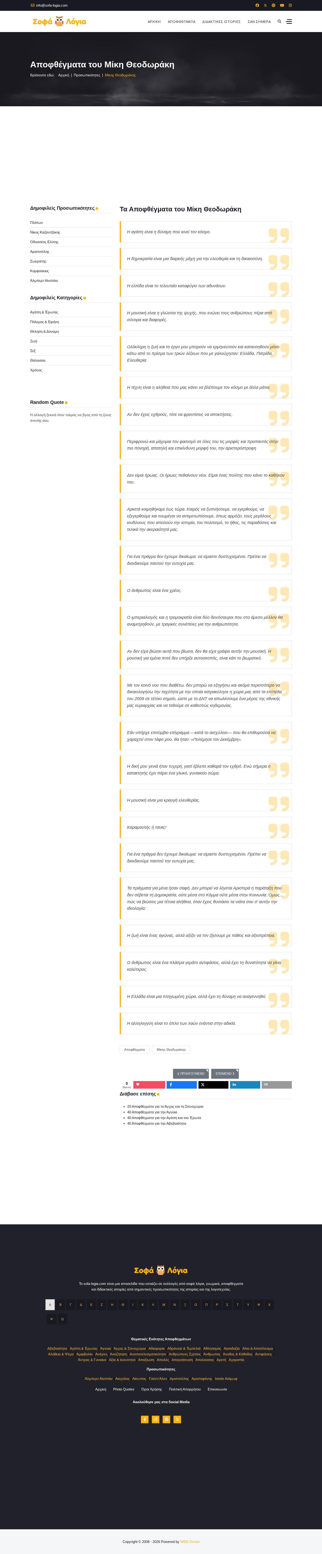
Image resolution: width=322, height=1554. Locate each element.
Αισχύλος (122, 1379)
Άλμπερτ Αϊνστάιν (44, 281)
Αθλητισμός (212, 1348)
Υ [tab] (248, 1305)
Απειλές (163, 1360)
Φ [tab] (258, 1305)
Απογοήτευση (182, 1360)
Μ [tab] (163, 1305)
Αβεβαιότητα (57, 1348)
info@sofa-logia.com (52, 5)
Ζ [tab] (102, 1305)
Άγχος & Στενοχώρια (130, 1348)
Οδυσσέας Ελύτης (44, 242)
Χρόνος (36, 370)
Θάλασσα (37, 360)
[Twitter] (265, 5)
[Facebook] (257, 5)
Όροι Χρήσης (151, 1389)
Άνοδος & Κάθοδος (237, 1354)
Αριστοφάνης (202, 1379)
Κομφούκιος (39, 271)
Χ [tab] (269, 1305)
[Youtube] (282, 5)
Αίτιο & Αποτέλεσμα (257, 1348)
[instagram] (155, 1419)
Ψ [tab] (51, 1319)
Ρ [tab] (217, 1305)
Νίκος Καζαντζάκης (45, 232)
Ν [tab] (174, 1305)
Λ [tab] (153, 1305)
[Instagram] (290, 5)
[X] (177, 1419)
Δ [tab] (81, 1305)
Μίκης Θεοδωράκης (171, 1049)
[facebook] (145, 1419)
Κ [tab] (143, 1305)
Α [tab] (50, 1305)
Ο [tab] (195, 1305)
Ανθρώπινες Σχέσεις (185, 1354)
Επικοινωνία (217, 1389)
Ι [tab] (132, 1305)
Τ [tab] (238, 1305)
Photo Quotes (123, 1389)
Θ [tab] (123, 1305)
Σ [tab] (227, 1305)
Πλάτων (36, 223)
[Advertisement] (161, 142)
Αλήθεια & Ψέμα (61, 1354)
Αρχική (100, 1389)
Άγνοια (105, 1348)
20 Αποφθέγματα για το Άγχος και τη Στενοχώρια (165, 1106)
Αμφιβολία (84, 1354)
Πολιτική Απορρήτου (185, 1389)
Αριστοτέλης (39, 252)
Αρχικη (154, 21)
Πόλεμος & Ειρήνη (44, 322)
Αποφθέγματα (134, 1049)
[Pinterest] (273, 5)
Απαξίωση (146, 1360)
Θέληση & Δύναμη (44, 331)
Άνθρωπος (211, 1354)
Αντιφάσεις (263, 1354)
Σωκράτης (38, 261)
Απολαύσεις (204, 1360)
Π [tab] (206, 1305)
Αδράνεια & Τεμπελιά (184, 1348)
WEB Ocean (190, 1542)
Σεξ (33, 351)
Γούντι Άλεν (158, 1379)
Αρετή (221, 1360)
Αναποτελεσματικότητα (148, 1354)
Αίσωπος (139, 1379)
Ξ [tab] (185, 1305)
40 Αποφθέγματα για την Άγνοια (152, 1112)
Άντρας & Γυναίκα (92, 1360)
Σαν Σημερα (259, 21)
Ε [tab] (91, 1305)
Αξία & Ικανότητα (122, 1360)
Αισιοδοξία (232, 1348)
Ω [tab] (62, 1319)
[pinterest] (166, 1419)
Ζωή (33, 341)
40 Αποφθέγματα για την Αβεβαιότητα (156, 1123)
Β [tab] (60, 1305)
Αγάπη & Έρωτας (44, 312)
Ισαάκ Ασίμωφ (226, 1379)
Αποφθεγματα (181, 21)
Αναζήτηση (118, 1354)
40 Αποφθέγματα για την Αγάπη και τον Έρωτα (164, 1118)
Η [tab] (112, 1305)
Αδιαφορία (157, 1348)
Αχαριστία (236, 1360)
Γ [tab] (71, 1305)
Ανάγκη (101, 1354)
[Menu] (289, 21)
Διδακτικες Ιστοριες (221, 21)
